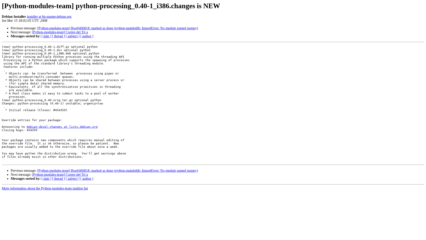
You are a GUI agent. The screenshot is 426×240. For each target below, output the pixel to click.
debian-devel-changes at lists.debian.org (62, 126)
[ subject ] (72, 36)
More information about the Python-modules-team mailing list (45, 188)
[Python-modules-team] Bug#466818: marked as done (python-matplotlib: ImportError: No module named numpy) (117, 28)
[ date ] (46, 36)
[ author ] (86, 36)
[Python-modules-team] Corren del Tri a (60, 32)
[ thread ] (58, 36)
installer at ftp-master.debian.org (49, 16)
